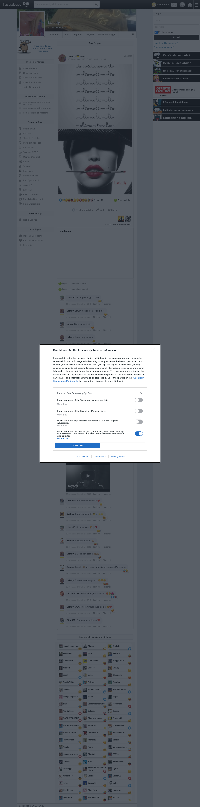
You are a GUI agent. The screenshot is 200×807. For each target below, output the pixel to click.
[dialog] (100, 403)
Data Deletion (82, 456)
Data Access (100, 456)
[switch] (139, 400)
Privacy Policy (118, 456)
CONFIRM (77, 445)
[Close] (154, 351)
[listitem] (100, 393)
